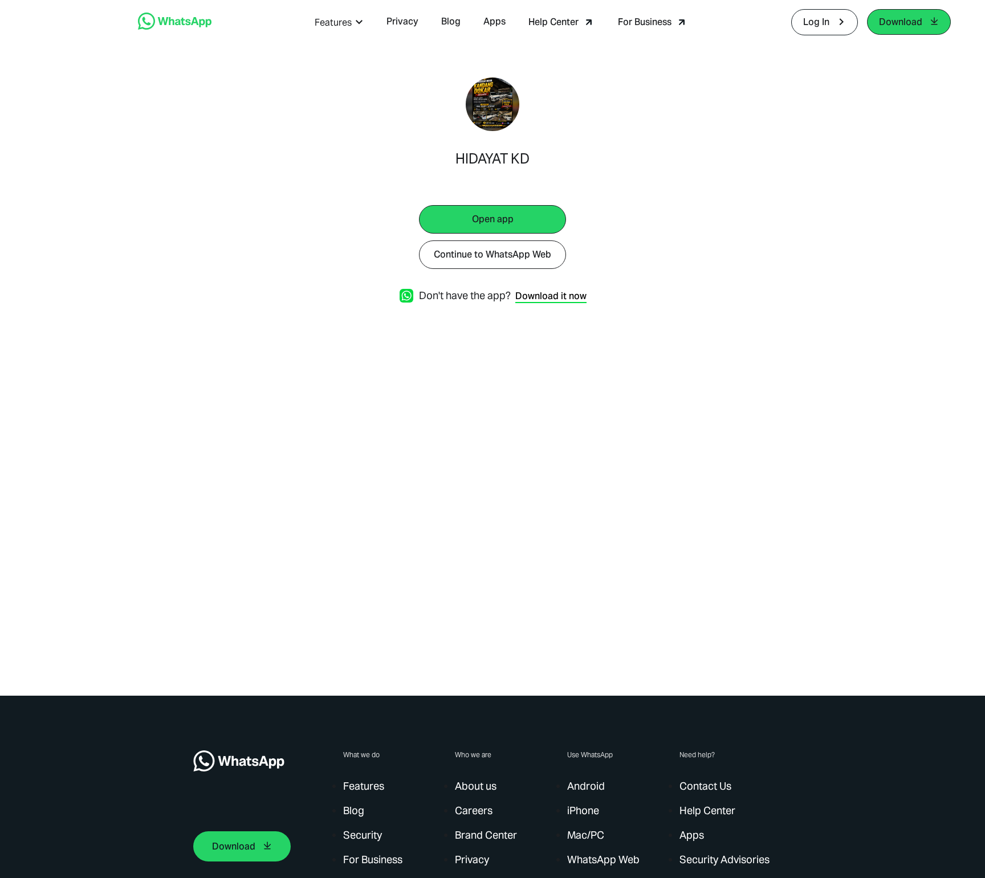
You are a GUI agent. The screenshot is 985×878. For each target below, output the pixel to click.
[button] (339, 22)
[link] (174, 26)
